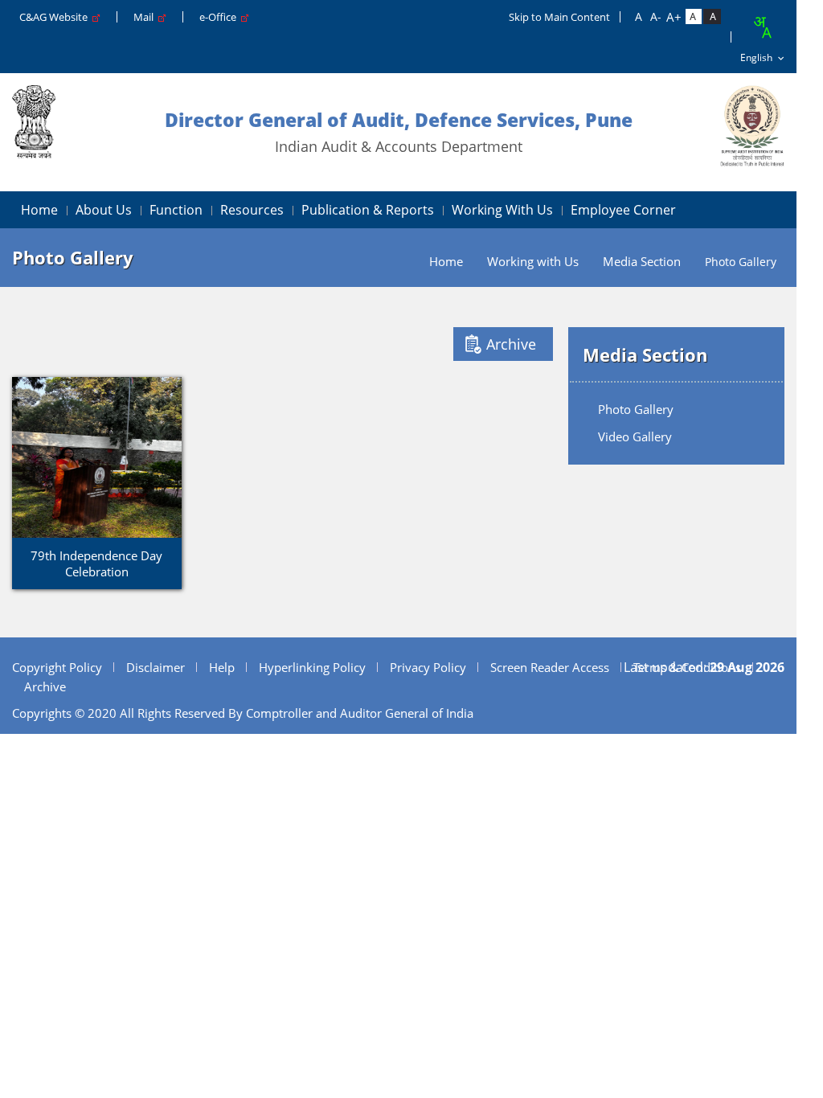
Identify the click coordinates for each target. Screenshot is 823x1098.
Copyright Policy (57, 667)
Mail (145, 17)
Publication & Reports (367, 210)
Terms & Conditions (687, 667)
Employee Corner (623, 210)
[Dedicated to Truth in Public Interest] (752, 125)
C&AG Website (55, 17)
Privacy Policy (428, 667)
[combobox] (762, 27)
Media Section (642, 261)
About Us (104, 210)
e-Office (220, 17)
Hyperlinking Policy (312, 667)
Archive (511, 344)
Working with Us (502, 210)
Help (222, 667)
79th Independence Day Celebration (96, 563)
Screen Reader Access (549, 667)
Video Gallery (635, 436)
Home (39, 210)
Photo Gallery (636, 409)
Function (176, 210)
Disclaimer (155, 667)
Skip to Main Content (559, 17)
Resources (252, 210)
